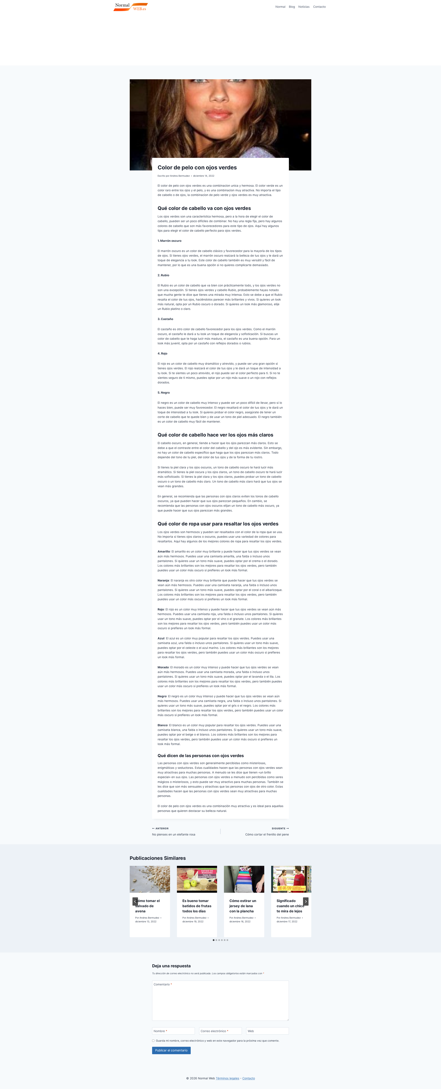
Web (251, 1031)
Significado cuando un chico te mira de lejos (290, 906)
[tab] (213, 940)
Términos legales (227, 1078)
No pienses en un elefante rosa (173, 831)
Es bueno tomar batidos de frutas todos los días (196, 906)
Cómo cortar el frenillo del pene (267, 831)
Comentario (163, 984)
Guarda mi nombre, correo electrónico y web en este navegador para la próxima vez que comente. (217, 1040)
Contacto (319, 6)
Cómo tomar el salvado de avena (147, 906)
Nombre (160, 1031)
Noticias (304, 6)
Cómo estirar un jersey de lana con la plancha (242, 906)
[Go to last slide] (135, 901)
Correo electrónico (214, 1031)
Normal (280, 6)
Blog (292, 6)
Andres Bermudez (149, 917)
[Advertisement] (220, 40)
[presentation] (150, 879)
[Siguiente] (306, 901)
